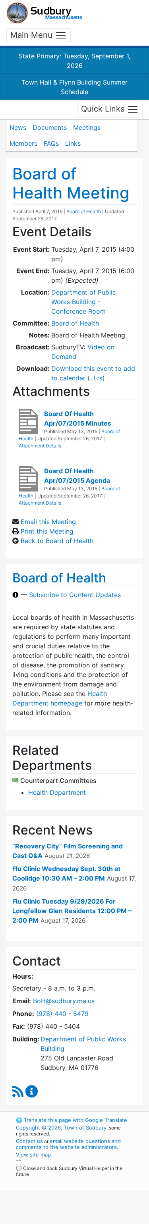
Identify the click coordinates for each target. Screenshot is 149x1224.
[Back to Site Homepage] (44, 13)
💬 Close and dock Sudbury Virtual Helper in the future (69, 1171)
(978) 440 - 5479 (62, 1014)
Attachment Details (40, 446)
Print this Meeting (47, 531)
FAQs (51, 143)
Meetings (87, 127)
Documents (50, 127)
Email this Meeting (48, 522)
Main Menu (32, 35)
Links (73, 143)
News (18, 127)
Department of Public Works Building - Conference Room (83, 301)
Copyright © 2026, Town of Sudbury (61, 1127)
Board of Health (83, 211)
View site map (33, 1154)
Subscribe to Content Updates (75, 595)
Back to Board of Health (57, 541)
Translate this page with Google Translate (71, 1120)
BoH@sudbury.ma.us (64, 1001)
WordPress (51, 1181)
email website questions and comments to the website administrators (68, 1144)
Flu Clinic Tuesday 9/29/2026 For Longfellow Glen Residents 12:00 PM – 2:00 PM (72, 910)
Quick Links (104, 109)
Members (23, 143)
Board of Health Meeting (71, 183)
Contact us (29, 1141)
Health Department (57, 792)
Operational (64, 1219)
